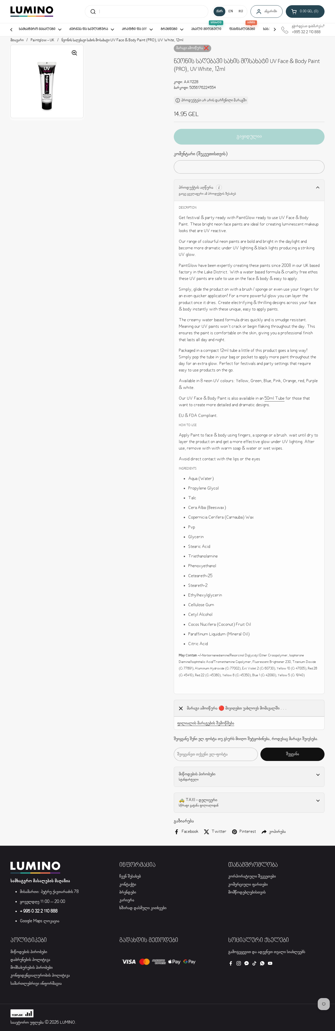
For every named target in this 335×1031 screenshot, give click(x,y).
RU (241, 11)
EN (230, 11)
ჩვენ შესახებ (130, 876)
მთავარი (17, 40)
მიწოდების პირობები (28, 951)
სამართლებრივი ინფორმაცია (36, 983)
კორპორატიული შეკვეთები (252, 876)
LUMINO (67, 1022)
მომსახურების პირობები (31, 967)
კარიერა (126, 900)
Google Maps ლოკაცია (39, 921)
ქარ (219, 11)
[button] (305, 11)
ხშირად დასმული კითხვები (142, 908)
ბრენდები (127, 892)
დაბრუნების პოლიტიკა (30, 959)
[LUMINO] (31, 11)
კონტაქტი (127, 884)
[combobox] (146, 11)
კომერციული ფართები (248, 884)
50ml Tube (274, 398)
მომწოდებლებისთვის (247, 892)
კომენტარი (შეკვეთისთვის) (200, 154)
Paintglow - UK (42, 40)
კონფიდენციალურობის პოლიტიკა (40, 975)
